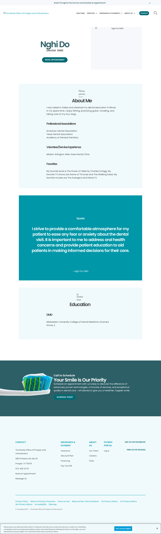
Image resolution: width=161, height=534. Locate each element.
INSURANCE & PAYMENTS (109, 13)
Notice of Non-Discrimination (85, 501)
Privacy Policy (21, 501)
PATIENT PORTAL (108, 444)
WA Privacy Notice (23, 504)
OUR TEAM (80, 13)
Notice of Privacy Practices (43, 501)
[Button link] (155, 13)
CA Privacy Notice (109, 501)
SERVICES (91, 13)
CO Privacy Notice (128, 501)
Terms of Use (64, 501)
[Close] (157, 528)
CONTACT (20, 442)
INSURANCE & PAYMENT (68, 444)
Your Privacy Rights (123, 528)
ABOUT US (128, 13)
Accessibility (40, 504)
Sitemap (53, 504)
